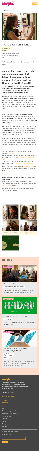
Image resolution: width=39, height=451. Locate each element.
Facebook (5, 400)
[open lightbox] (10, 212)
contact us (5, 185)
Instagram (5, 402)
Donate (4, 421)
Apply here (11, 153)
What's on (5, 408)
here (7, 170)
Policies (4, 426)
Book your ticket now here (24, 163)
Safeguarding (6, 424)
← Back (5, 10)
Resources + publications (10, 411)
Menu (35, 3)
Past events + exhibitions (10, 413)
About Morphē (6, 416)
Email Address (6, 434)
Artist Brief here (29, 166)
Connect (4, 418)
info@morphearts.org (8, 396)
